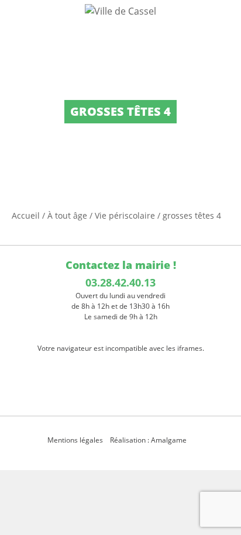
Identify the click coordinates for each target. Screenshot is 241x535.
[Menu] (16, 20)
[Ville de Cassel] (120, 10)
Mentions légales (75, 440)
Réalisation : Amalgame (149, 440)
